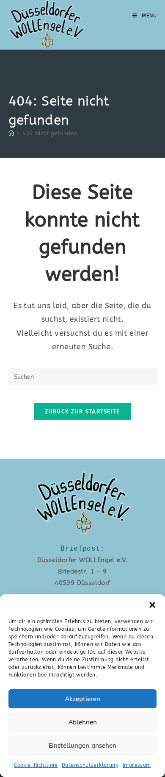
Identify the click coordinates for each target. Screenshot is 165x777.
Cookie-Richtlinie (36, 765)
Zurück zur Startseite (82, 411)
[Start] (11, 133)
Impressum (137, 765)
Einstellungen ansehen (82, 745)
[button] (152, 605)
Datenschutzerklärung (90, 765)
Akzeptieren (82, 699)
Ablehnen (83, 722)
